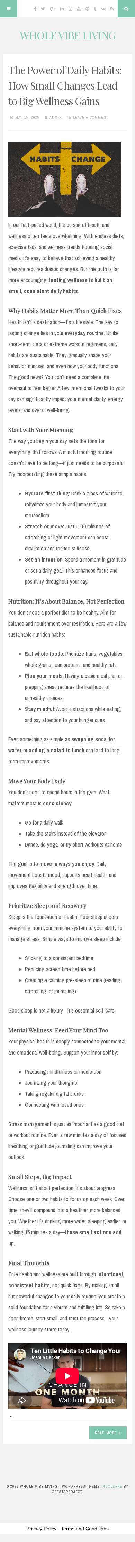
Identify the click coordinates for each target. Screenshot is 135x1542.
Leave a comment (90, 117)
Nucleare (112, 1486)
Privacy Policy (41, 1528)
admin (56, 117)
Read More (106, 1432)
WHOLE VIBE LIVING (67, 35)
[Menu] (8, 8)
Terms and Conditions (85, 1528)
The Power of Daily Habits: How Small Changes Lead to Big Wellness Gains (65, 85)
